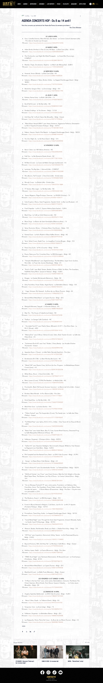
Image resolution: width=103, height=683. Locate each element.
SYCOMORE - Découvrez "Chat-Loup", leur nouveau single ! (25, 662)
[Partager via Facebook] (22, 631)
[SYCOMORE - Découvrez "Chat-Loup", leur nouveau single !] (25, 651)
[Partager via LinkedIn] (30, 631)
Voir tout (87, 642)
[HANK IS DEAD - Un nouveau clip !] (51, 651)
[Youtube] (61, 672)
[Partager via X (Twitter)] (26, 631)
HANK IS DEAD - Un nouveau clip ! (50, 661)
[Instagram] (48, 672)
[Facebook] (42, 672)
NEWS (23, 626)
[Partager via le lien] (34, 631)
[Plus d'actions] (80, 16)
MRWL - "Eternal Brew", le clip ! (75, 661)
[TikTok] (54, 672)
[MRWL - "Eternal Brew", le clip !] (77, 651)
